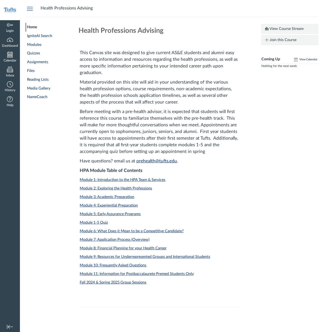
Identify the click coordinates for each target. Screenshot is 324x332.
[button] (10, 87)
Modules (34, 45)
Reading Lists (38, 79)
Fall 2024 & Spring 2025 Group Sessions (113, 282)
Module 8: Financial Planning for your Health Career (123, 248)
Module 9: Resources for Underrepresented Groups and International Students (145, 257)
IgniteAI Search (39, 36)
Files (31, 71)
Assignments (37, 62)
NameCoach (37, 97)
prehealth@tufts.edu (156, 161)
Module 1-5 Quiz (94, 222)
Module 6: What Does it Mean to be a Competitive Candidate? (132, 231)
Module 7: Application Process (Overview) (114, 240)
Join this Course (282, 40)
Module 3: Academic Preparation (107, 197)
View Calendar (308, 59)
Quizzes (33, 53)
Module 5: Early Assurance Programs (110, 214)
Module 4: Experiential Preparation (109, 205)
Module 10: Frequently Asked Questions (113, 265)
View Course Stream (286, 29)
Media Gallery (38, 88)
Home (32, 27)
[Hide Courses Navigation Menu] (30, 8)
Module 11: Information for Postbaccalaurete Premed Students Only (137, 274)
